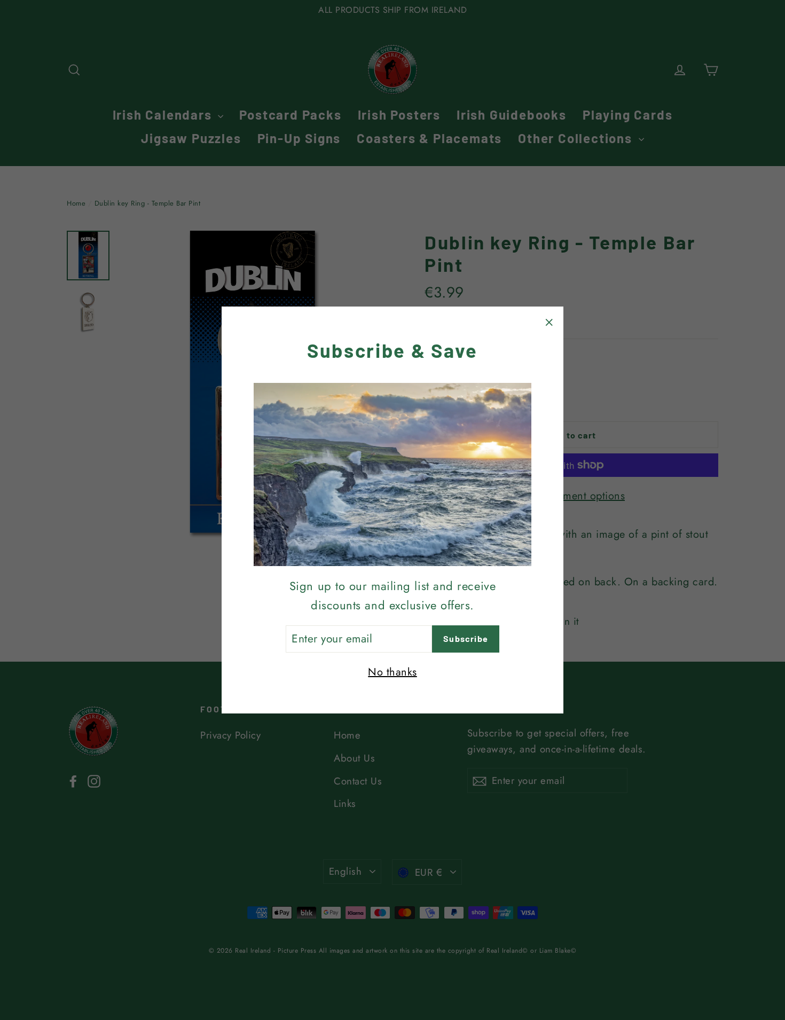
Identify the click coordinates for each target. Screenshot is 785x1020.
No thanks (392, 672)
